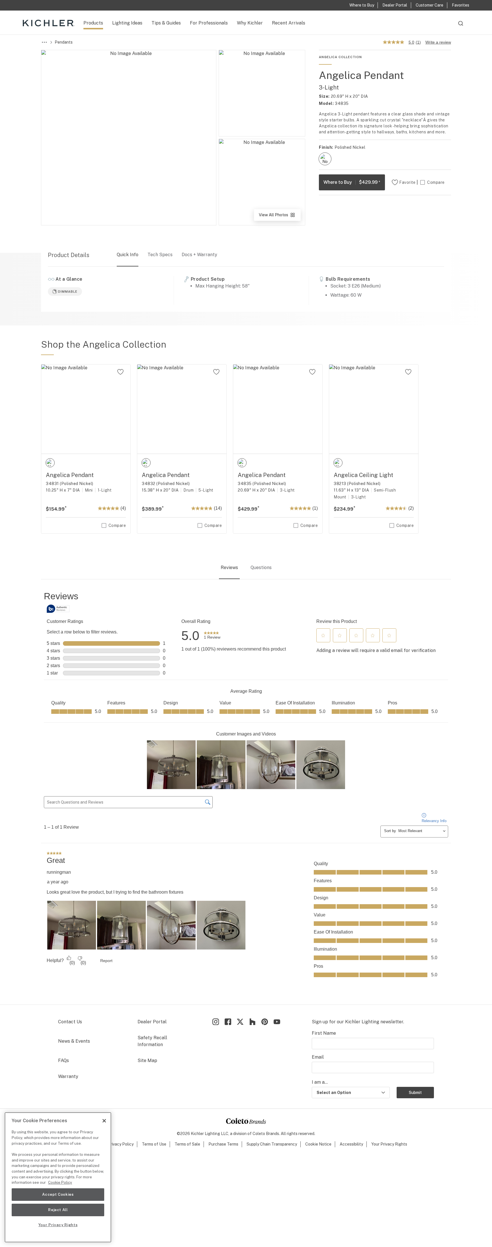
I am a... (320, 1082)
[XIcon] (240, 1021)
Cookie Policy (60, 1182)
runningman (59, 872)
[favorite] (120, 372)
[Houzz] (252, 1021)
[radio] (325, 159)
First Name (324, 1033)
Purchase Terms (223, 1144)
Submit (415, 1092)
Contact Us (70, 1021)
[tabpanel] (246, 792)
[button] (323, 635)
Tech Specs (160, 254)
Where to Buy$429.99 (351, 182)
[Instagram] (215, 1021)
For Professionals (209, 23)
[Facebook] (228, 1021)
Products (93, 23)
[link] (212, 636)
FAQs (63, 1060)
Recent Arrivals (288, 23)
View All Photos (279, 217)
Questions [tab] (261, 567)
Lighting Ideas (127, 23)
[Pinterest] (264, 1021)
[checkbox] (325, 159)
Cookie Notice (318, 1144)
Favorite (407, 182)
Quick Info (127, 254)
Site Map (147, 1060)
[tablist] (246, 568)
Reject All (58, 1210)
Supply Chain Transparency (272, 1144)
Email (318, 1057)
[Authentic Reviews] (58, 608)
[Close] (104, 1120)
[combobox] (460, 25)
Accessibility (351, 1144)
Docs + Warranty (199, 254)
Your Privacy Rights (389, 1144)
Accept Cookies (57, 1194)
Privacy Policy (121, 1144)
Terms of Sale (187, 1144)
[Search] (460, 25)
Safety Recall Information (152, 1041)
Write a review (438, 42)
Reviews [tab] (229, 567)
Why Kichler (250, 23)
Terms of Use (154, 1144)
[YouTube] (277, 1021)
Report (106, 960)
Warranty (68, 1076)
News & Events (74, 1041)
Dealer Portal (152, 1021)
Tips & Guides (166, 23)
